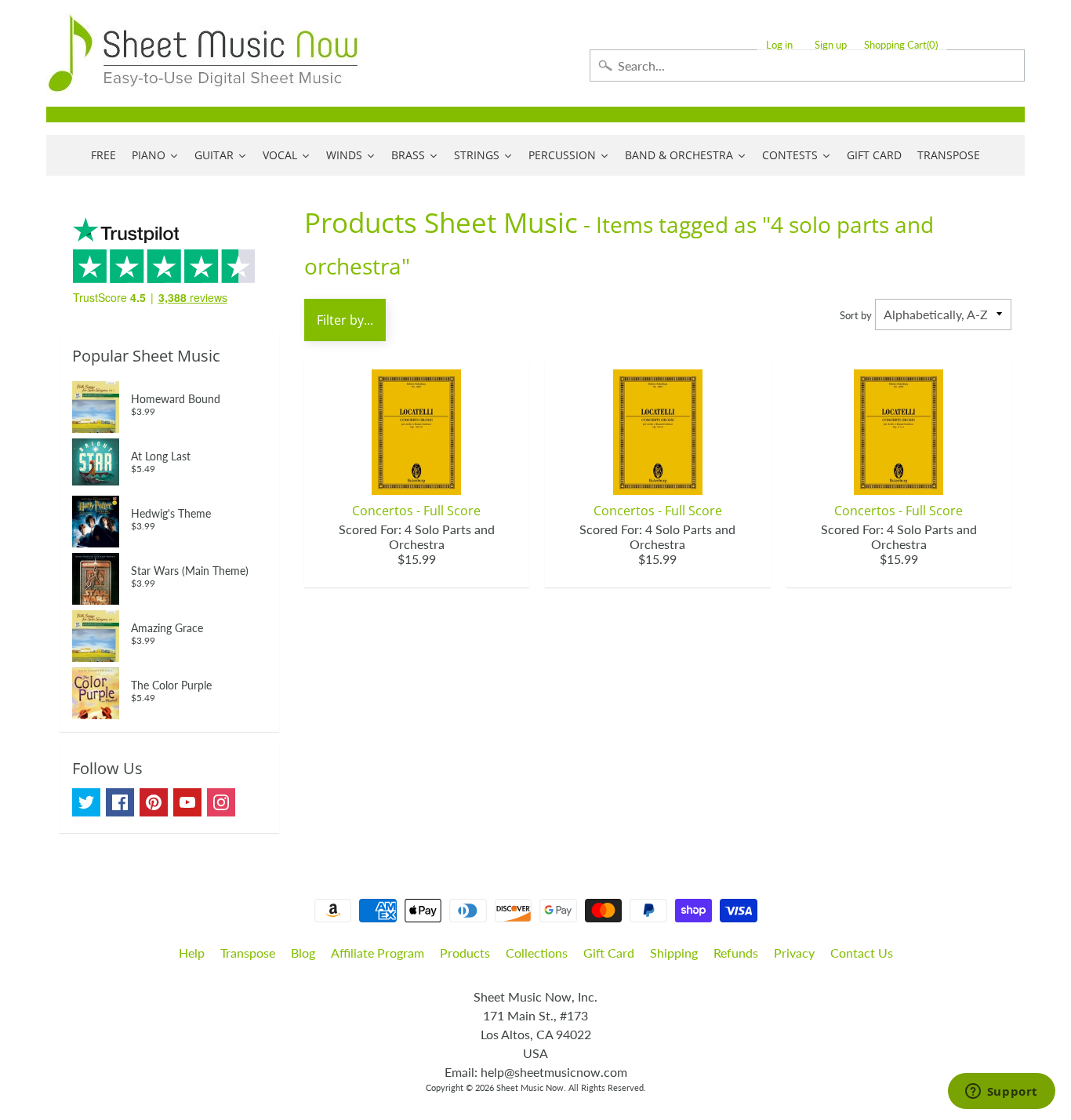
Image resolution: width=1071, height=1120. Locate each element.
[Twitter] (86, 802)
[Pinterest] (154, 802)
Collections (537, 952)
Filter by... (345, 320)
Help (192, 952)
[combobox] (807, 65)
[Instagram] (221, 802)
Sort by (856, 315)
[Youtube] (187, 802)
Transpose (247, 952)
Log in (779, 45)
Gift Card (608, 952)
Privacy (794, 952)
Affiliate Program (377, 952)
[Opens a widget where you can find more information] (1001, 1092)
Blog (303, 952)
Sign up (831, 45)
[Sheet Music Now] (203, 53)
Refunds (735, 952)
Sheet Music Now (530, 1087)
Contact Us (861, 952)
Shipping (674, 952)
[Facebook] (120, 802)
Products (465, 952)
